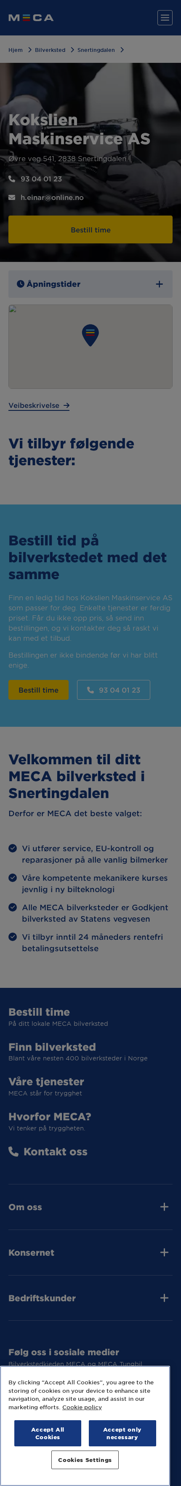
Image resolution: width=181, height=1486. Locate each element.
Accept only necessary (122, 1433)
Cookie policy (82, 1407)
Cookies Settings (85, 1459)
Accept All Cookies (48, 1433)
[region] (85, 1426)
